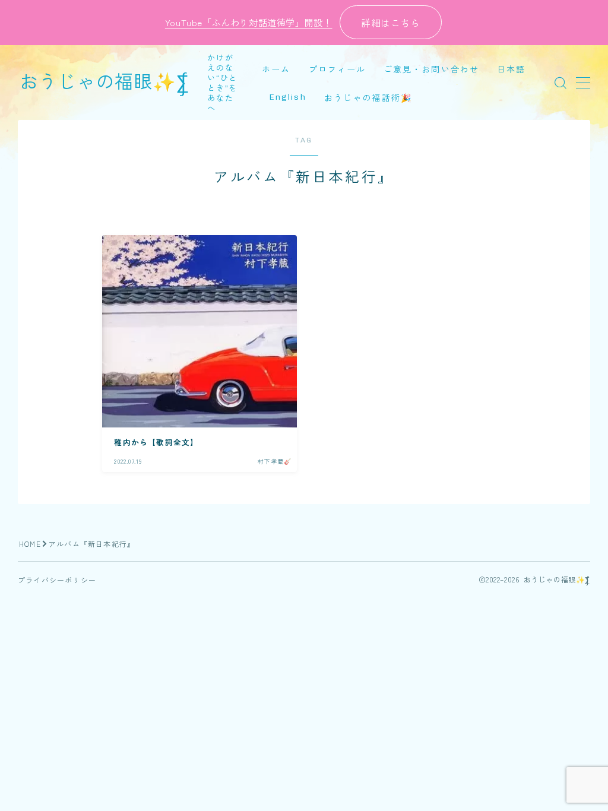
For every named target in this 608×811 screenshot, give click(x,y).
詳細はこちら (390, 22)
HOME (30, 543)
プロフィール (337, 70)
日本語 (511, 70)
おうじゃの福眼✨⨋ (104, 82)
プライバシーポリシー (57, 580)
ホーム (276, 70)
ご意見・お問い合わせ (431, 70)
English (287, 97)
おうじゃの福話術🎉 (368, 98)
